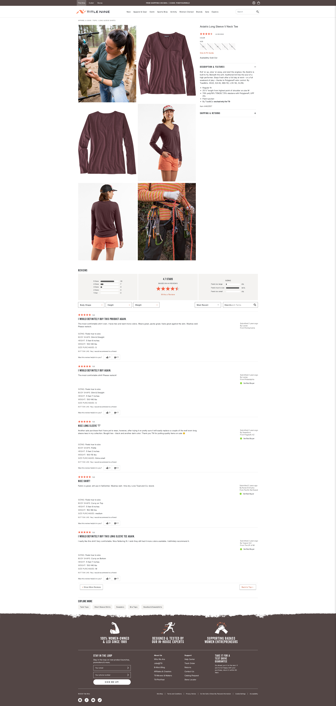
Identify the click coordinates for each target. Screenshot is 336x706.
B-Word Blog (159, 667)
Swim (152, 12)
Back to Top (247, 587)
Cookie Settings (240, 694)
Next (80, 260)
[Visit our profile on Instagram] (80, 700)
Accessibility (254, 694)
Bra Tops (133, 607)
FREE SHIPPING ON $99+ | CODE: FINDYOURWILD (168, 3)
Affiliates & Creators (162, 671)
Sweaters (120, 607)
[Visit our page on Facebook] (87, 700)
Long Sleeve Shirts (107, 20)
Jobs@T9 (158, 663)
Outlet (91, 3)
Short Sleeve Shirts (102, 607)
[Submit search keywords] (258, 11)
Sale (207, 12)
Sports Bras (162, 12)
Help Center (190, 659)
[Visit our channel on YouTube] (93, 700)
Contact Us (189, 671)
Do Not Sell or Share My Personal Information (215, 694)
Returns (188, 667)
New (129, 12)
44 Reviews (219, 34)
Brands (199, 12)
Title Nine (81, 3)
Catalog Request (192, 675)
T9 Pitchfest (159, 679)
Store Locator (190, 679)
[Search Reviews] (255, 305)
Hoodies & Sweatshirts (152, 607)
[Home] (93, 12)
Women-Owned (186, 12)
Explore (215, 12)
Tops (95, 20)
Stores (99, 3)
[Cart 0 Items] (258, 2)
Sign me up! (112, 682)
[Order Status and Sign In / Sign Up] (253, 2)
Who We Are (159, 659)
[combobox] (245, 11)
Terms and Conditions (174, 694)
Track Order (190, 663)
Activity (173, 12)
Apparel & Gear (140, 12)
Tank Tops (84, 607)
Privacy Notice (191, 694)
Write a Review (168, 294)
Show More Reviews (92, 587)
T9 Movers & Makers (163, 675)
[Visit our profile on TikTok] (100, 700)
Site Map (160, 694)
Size (201, 41)
